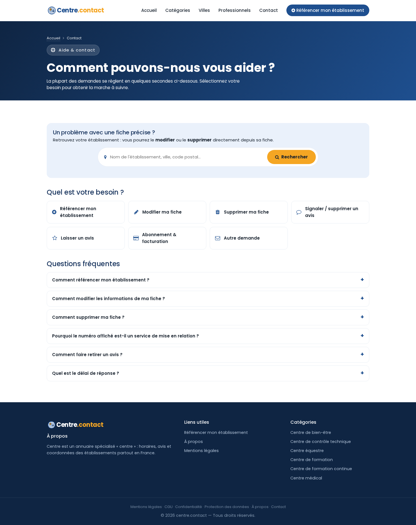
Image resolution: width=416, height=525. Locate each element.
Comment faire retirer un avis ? (87, 355)
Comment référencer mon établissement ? (100, 280)
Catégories (177, 10)
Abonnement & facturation (159, 238)
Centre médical (306, 478)
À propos (193, 441)
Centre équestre (307, 450)
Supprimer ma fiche (246, 212)
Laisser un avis (77, 238)
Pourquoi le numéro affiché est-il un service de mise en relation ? (125, 336)
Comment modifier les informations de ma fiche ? (108, 299)
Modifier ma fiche (162, 212)
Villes (204, 10)
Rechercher (294, 157)
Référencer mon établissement (78, 212)
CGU (168, 506)
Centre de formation (311, 459)
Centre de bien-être (310, 432)
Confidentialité (188, 506)
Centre (80, 10)
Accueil (149, 10)
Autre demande (242, 238)
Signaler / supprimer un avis (331, 212)
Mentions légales (201, 450)
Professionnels (234, 10)
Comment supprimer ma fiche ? (88, 317)
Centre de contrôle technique (320, 441)
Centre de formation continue (321, 469)
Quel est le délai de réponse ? (85, 373)
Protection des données (227, 506)
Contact (268, 10)
